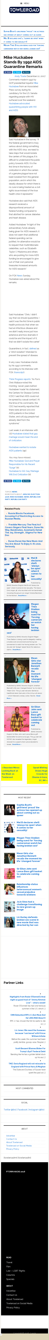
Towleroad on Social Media (19, 1146)
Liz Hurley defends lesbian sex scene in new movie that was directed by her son (28, 921)
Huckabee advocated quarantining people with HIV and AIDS (23, 107)
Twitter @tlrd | (11, 1109)
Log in (33, 1333)
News (19, 275)
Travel (9, 1262)
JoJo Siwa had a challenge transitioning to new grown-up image (29, 905)
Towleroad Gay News (24, 10)
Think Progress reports (20, 379)
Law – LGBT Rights (15, 1271)
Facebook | (23, 1109)
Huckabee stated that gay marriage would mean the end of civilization (23, 437)
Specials (10, 1279)
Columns (10, 1275)
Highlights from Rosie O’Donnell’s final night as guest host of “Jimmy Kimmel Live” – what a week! (27, 1000)
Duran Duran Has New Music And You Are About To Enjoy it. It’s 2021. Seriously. (23, 544)
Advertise (10, 1136)
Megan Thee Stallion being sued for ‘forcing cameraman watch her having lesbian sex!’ (29, 842)
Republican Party (19, 499)
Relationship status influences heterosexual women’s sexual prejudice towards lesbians (29, 889)
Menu (26, 3)
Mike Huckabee (16, 497)
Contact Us (11, 1139)
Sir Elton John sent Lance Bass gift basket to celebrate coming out (36, 715)
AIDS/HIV (26, 494)
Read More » (22, 595)
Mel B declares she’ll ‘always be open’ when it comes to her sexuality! (36, 568)
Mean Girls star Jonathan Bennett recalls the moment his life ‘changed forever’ (29, 857)
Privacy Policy (12, 1149)
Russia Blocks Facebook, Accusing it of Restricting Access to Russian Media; (24, 516)
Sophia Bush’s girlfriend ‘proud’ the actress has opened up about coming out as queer (29, 810)
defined (32, 348)
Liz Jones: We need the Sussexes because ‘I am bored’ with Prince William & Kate (30, 1033)
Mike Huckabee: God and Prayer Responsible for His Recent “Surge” (24, 464)
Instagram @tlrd (36, 1109)
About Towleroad (14, 1142)
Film (8, 1266)
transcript (19, 372)
